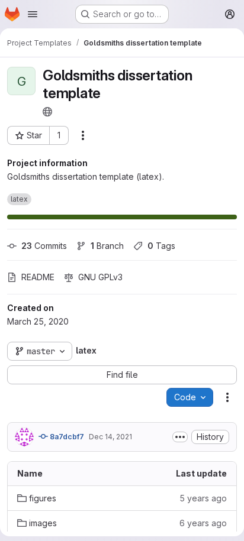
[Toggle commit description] (180, 437)
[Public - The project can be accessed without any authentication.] (47, 111)
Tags (161, 246)
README (37, 277)
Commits (44, 246)
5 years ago (203, 498)
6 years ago (203, 523)
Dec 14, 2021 (110, 436)
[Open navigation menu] (32, 14)
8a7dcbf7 (66, 436)
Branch (107, 246)
